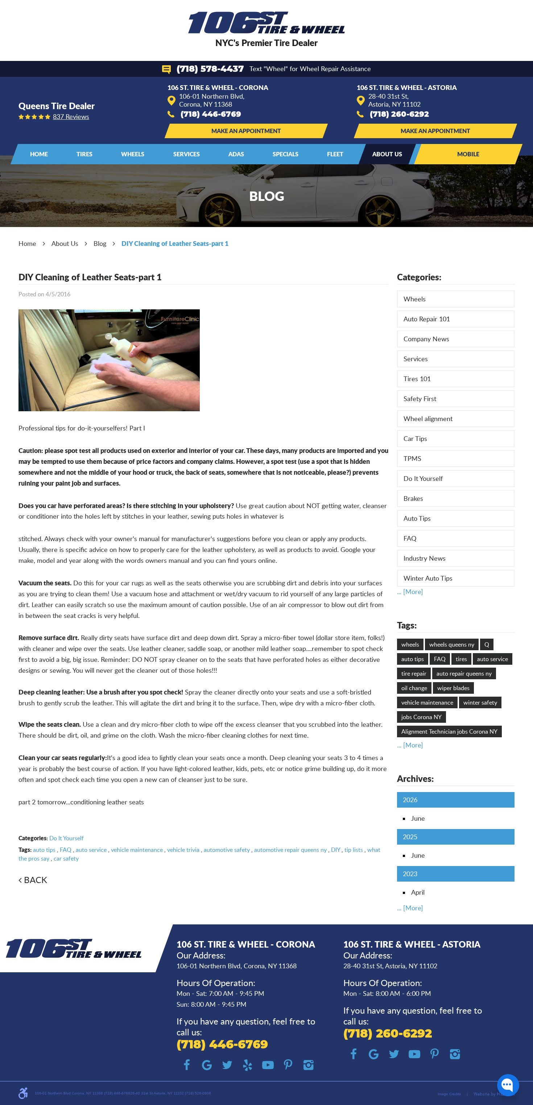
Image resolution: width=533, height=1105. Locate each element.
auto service (91, 850)
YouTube (268, 1065)
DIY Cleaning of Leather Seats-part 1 (174, 243)
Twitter (227, 1065)
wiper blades (453, 688)
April (418, 892)
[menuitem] (39, 154)
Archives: (415, 778)
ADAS (236, 154)
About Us (387, 154)
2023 (410, 873)
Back (35, 880)
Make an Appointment (246, 131)
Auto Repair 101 (427, 318)
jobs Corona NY (421, 717)
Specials (285, 154)
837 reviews (71, 116)
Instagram (308, 1065)
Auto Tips (417, 518)
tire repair (413, 673)
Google (207, 1065)
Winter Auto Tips (428, 578)
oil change (414, 688)
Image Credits (449, 1094)
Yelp (247, 1065)
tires (461, 659)
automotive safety (227, 850)
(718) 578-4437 (210, 69)
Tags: (407, 625)
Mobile (468, 154)
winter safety (480, 702)
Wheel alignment (428, 418)
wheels (410, 644)
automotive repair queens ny (290, 850)
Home (39, 154)
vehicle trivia (183, 850)
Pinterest (288, 1065)
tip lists (353, 850)
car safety (66, 858)
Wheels (132, 154)
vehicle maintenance (137, 850)
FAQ (65, 850)
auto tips (44, 850)
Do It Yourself (66, 838)
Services (186, 154)
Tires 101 (417, 378)
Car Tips (415, 438)
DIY (335, 850)
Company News (426, 338)
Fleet (335, 154)
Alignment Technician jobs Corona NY (449, 731)
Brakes (413, 498)
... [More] (410, 591)
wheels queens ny (451, 644)
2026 (410, 799)
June (418, 818)
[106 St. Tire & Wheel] (266, 22)
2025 (410, 836)
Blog (100, 243)
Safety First (420, 398)
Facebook (187, 1065)
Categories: (419, 277)
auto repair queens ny (464, 673)
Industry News (425, 558)
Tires (84, 154)
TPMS (412, 458)
